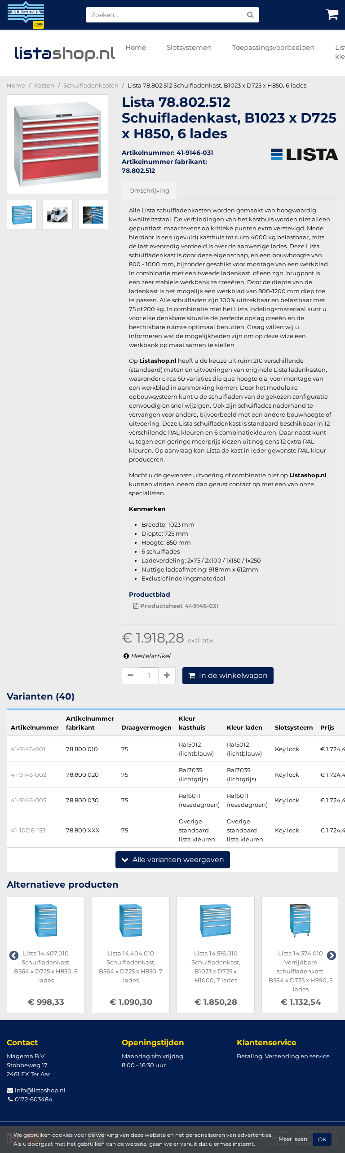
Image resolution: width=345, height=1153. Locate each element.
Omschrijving (149, 190)
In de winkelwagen (232, 675)
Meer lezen (293, 1139)
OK (322, 1139)
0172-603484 (33, 1099)
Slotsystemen (189, 47)
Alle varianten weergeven (177, 859)
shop (64, 53)
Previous (13, 955)
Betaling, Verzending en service (283, 1056)
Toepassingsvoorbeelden (273, 47)
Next (330, 955)
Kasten (44, 85)
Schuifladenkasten (91, 85)
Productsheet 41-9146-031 (178, 605)
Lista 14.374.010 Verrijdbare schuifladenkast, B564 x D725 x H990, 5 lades (300, 971)
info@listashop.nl (39, 1090)
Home (135, 47)
